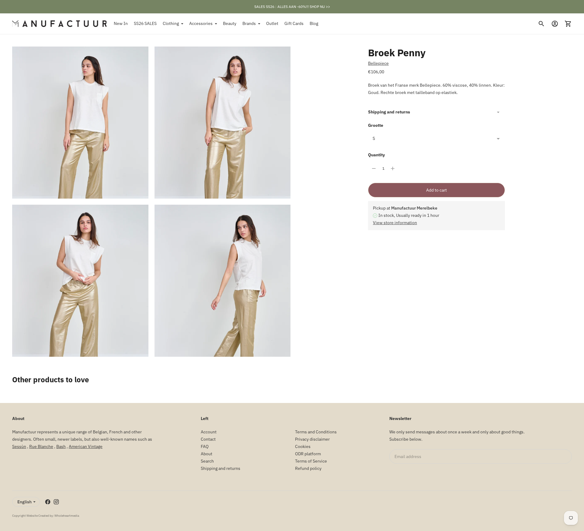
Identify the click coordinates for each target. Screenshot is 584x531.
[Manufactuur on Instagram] (56, 502)
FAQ (205, 446)
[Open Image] (80, 123)
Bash (61, 446)
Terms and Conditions (316, 432)
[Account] (554, 23)
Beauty (229, 23)
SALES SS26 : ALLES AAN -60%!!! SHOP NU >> (292, 6)
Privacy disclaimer (312, 439)
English (24, 502)
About (206, 453)
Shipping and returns (389, 112)
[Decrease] (373, 168)
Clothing (171, 23)
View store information (395, 222)
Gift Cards (294, 23)
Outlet (272, 23)
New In (121, 23)
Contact (208, 439)
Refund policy (308, 468)
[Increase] (392, 168)
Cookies (303, 446)
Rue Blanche (41, 446)
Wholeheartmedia (66, 516)
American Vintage (86, 446)
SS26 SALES (145, 23)
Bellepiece (378, 63)
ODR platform (308, 453)
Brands (249, 23)
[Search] (541, 23)
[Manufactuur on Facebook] (48, 502)
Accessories (201, 23)
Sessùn (19, 446)
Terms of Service (311, 461)
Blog (314, 23)
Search (207, 461)
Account (209, 432)
